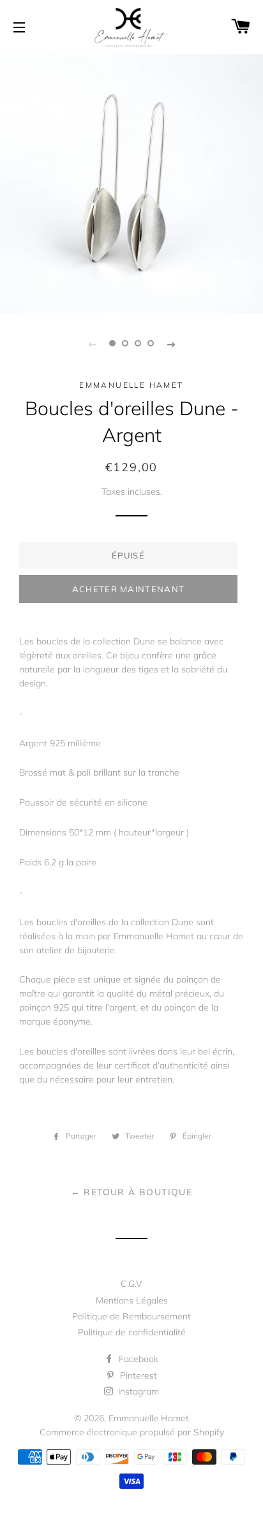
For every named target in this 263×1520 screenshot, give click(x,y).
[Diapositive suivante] (171, 343)
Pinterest (137, 1375)
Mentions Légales (132, 1300)
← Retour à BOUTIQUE (132, 1192)
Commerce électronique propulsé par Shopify (132, 1432)
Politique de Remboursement (131, 1316)
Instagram (137, 1391)
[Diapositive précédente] (92, 343)
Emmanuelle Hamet (149, 1418)
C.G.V (131, 1283)
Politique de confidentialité (132, 1332)
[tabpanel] (131, 182)
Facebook (137, 1359)
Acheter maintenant (128, 589)
